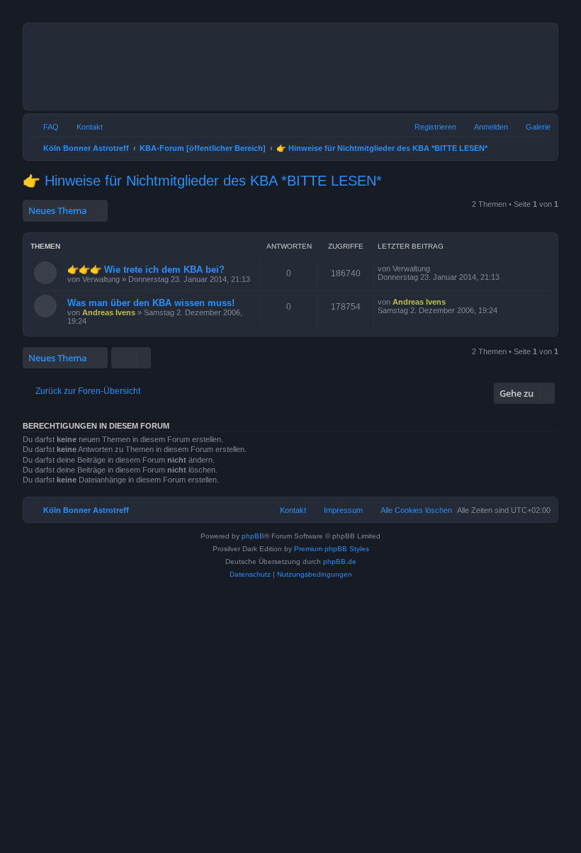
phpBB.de (339, 561)
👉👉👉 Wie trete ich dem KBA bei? (146, 269)
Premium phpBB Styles (331, 549)
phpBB (253, 536)
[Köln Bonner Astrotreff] (212, 66)
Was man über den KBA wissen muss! (151, 303)
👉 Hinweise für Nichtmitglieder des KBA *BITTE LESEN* (202, 180)
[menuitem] (532, 126)
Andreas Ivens (108, 312)
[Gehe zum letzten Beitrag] (436, 268)
